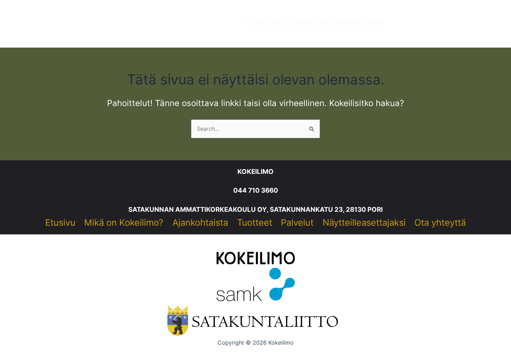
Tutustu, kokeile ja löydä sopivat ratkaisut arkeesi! (313, 23)
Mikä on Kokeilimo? (123, 222)
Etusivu (60, 222)
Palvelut (297, 222)
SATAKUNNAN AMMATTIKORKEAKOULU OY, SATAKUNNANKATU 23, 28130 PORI (255, 210)
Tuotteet (254, 222)
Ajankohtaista (200, 222)
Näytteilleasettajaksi (364, 222)
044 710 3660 (255, 190)
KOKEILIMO (255, 172)
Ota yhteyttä (440, 222)
